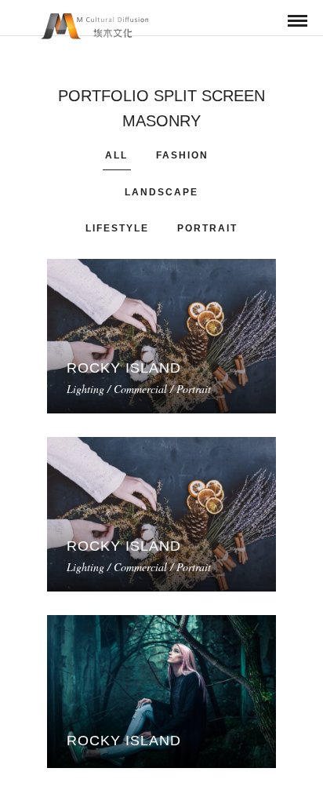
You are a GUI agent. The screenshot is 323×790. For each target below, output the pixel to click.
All (116, 155)
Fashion (182, 155)
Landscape (161, 192)
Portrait (207, 228)
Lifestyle (117, 228)
